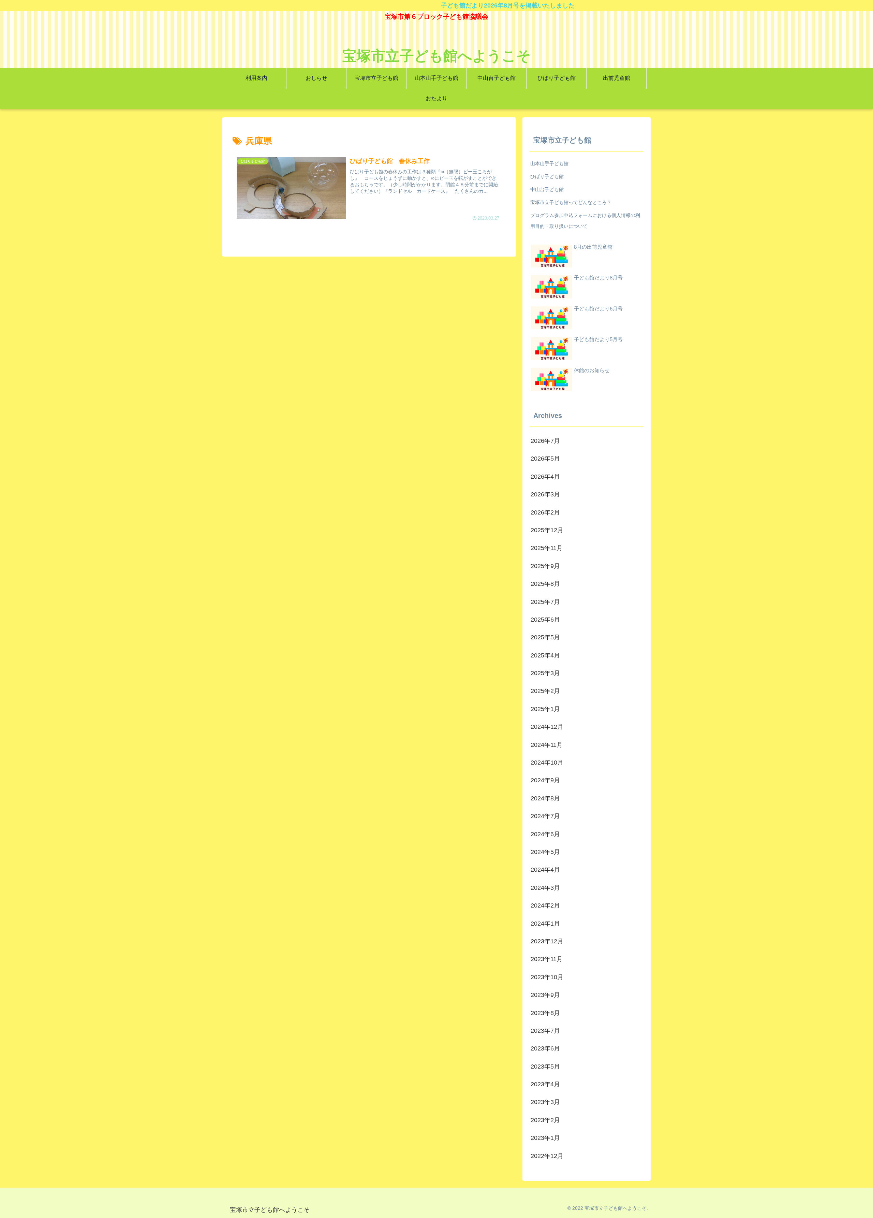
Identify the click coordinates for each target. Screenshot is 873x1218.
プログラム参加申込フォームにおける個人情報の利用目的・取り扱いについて (585, 221)
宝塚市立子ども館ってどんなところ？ (570, 202)
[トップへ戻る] (863, 1208)
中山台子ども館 (547, 189)
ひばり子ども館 (547, 176)
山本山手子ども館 (549, 163)
